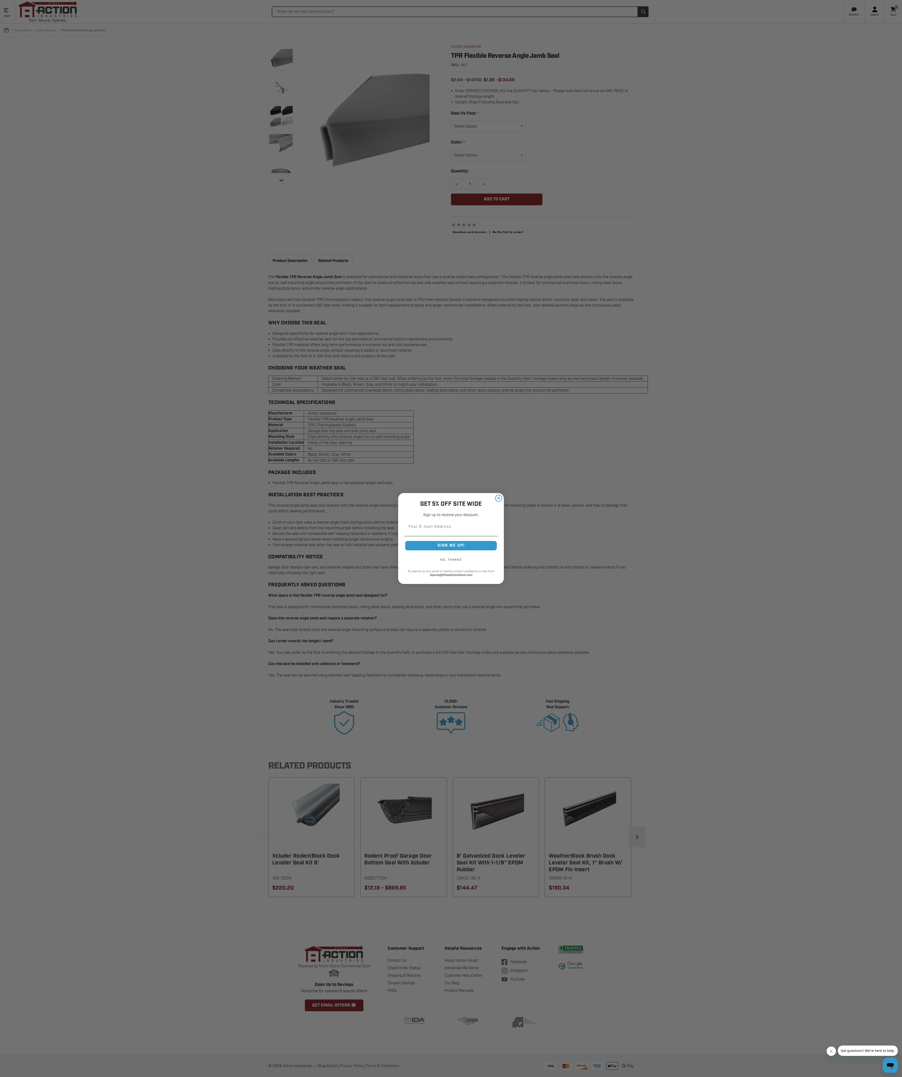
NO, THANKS (451, 559)
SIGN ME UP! (451, 545)
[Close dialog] (499, 498)
